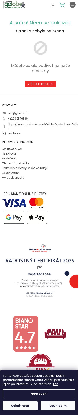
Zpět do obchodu (40, 84)
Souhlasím (58, 406)
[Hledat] (53, 4)
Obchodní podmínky (15, 163)
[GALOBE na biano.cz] (26, 334)
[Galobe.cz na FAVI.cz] (40, 365)
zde (55, 384)
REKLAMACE (9, 154)
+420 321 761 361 (18, 119)
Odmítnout (20, 406)
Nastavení (39, 393)
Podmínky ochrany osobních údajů (25, 168)
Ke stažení (8, 158)
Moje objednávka (13, 177)
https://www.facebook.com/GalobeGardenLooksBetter (43, 126)
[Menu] (72, 4)
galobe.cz (14, 133)
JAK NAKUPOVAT (12, 149)
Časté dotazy (11, 173)
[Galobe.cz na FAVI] (55, 334)
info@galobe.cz (18, 113)
